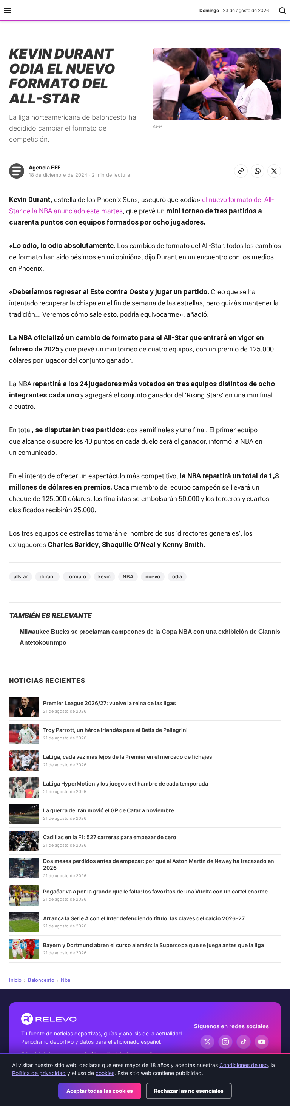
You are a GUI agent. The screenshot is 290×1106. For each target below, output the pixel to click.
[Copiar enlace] (241, 171)
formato (76, 576)
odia (177, 576)
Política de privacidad (39, 1073)
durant (47, 576)
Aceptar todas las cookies (99, 1091)
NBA (128, 576)
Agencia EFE (45, 167)
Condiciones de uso (243, 1065)
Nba (65, 980)
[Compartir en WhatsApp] (257, 171)
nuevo (152, 576)
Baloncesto (41, 980)
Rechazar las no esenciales (189, 1091)
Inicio (15, 980)
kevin (104, 576)
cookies (105, 1073)
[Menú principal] (7, 10)
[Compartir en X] (274, 171)
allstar (21, 576)
